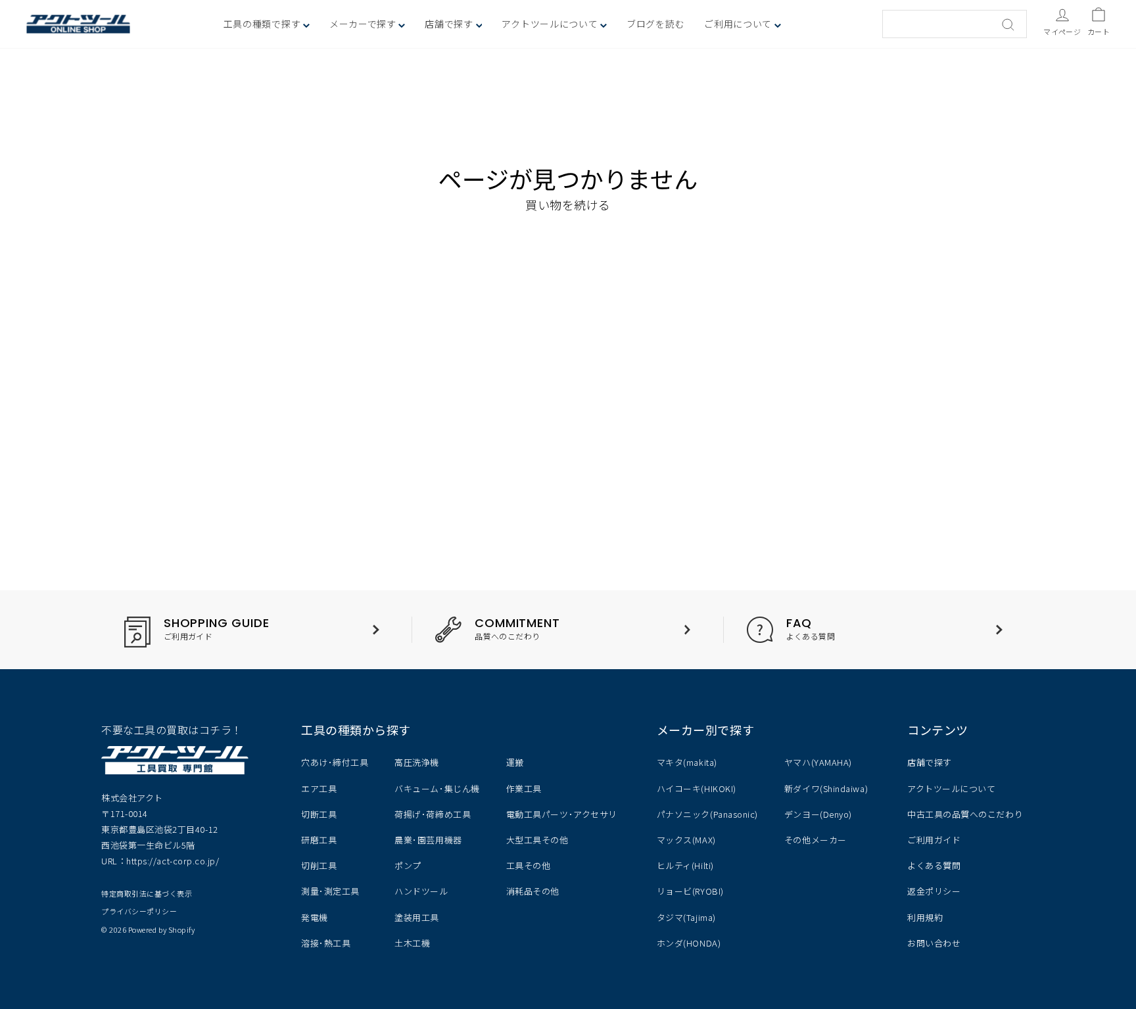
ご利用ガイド (933, 839)
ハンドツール (421, 891)
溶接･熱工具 (325, 943)
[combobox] (954, 24)
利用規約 (925, 917)
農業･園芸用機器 (428, 839)
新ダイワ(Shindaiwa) (826, 788)
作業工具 (524, 788)
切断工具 (319, 814)
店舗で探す (929, 762)
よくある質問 (933, 865)
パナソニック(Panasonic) (707, 814)
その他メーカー (815, 839)
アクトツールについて (551, 23)
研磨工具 (319, 839)
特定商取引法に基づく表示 (146, 893)
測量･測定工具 (330, 891)
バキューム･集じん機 (436, 788)
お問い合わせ (933, 943)
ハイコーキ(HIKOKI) (696, 788)
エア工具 (319, 788)
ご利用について (739, 23)
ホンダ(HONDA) (689, 943)
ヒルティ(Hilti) (685, 865)
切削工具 (319, 865)
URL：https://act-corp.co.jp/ (160, 861)
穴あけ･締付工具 (334, 762)
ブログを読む (655, 23)
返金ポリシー (933, 891)
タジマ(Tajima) (686, 917)
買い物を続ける (567, 204)
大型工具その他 (537, 839)
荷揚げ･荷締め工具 (432, 814)
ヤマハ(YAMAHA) (818, 762)
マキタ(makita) (687, 762)
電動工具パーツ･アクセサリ (561, 814)
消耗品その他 (532, 891)
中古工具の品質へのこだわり (965, 814)
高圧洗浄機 (416, 762)
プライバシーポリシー (139, 911)
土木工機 (412, 943)
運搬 (515, 762)
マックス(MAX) (686, 839)
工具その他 (528, 865)
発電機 (314, 917)
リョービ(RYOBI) (690, 891)
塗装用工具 (416, 917)
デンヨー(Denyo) (818, 814)
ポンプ (407, 865)
